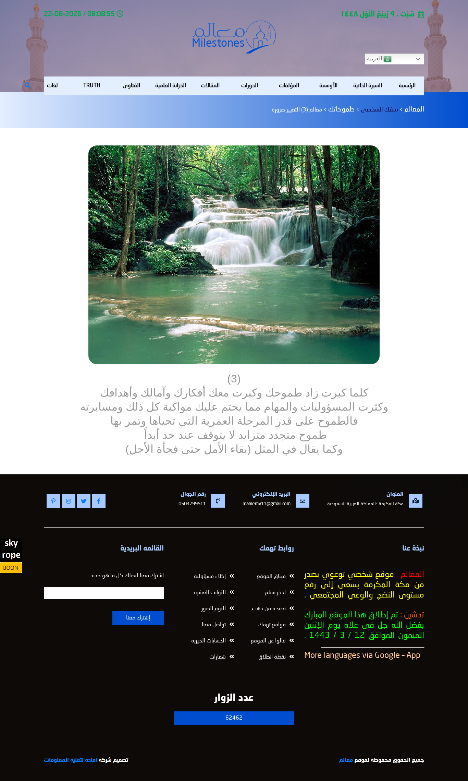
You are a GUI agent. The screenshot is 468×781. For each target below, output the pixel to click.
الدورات (249, 85)
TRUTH (91, 85)
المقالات (210, 85)
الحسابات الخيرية (208, 641)
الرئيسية (407, 85)
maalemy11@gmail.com (267, 503)
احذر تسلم (275, 592)
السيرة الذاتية (367, 85)
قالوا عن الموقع (268, 641)
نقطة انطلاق (272, 657)
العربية (375, 58)
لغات (52, 85)
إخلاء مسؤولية (210, 576)
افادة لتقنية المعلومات (70, 760)
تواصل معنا (214, 625)
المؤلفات (289, 85)
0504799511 (192, 503)
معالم (346, 760)
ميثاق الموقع (271, 576)
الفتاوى (131, 85)
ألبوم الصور (213, 609)
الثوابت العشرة (210, 592)
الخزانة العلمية (170, 85)
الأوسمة (328, 85)
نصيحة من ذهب (269, 609)
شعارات (217, 657)
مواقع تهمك (272, 625)
